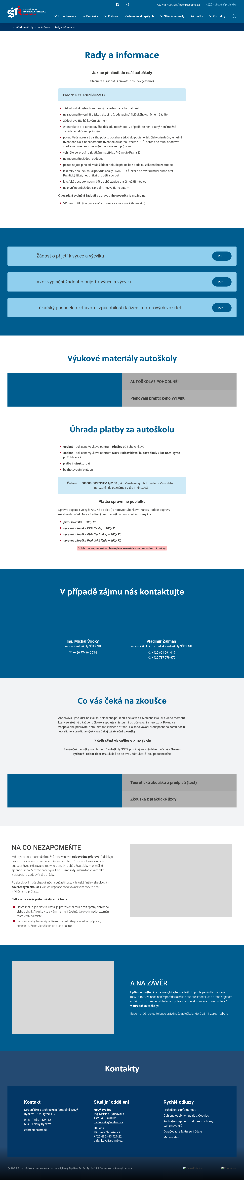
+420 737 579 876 (163, 657)
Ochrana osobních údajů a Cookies (186, 1115)
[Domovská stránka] (26, 11)
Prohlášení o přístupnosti (179, 1109)
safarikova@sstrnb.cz (108, 1140)
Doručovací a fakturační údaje (182, 1131)
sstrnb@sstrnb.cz (189, 4)
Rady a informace (64, 27)
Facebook (117, 4)
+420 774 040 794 (85, 652)
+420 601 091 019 (163, 652)
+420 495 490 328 (166, 4)
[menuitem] (65, 16)
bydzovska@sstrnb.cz (108, 1122)
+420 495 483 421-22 (108, 1136)
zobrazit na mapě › (36, 1130)
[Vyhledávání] (234, 16)
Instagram (127, 4)
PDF (220, 256)
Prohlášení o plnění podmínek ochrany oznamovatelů (188, 1123)
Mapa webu (171, 1137)
